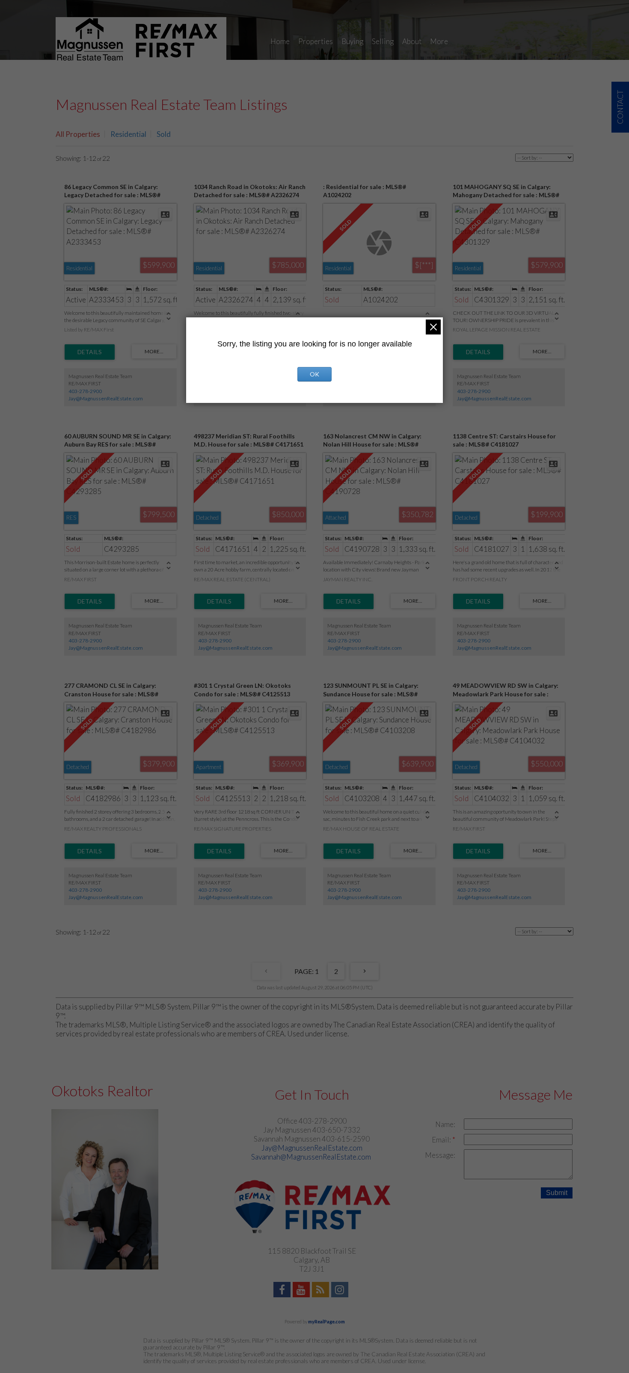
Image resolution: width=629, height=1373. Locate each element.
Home (280, 41)
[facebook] (283, 1290)
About (411, 41)
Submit (556, 1192)
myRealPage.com (326, 1321)
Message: (440, 1155)
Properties (315, 41)
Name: (445, 1124)
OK (314, 374)
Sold (164, 134)
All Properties (78, 134)
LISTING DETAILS (90, 352)
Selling (383, 41)
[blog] (321, 1290)
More (439, 41)
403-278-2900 (85, 391)
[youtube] (302, 1290)
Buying (352, 41)
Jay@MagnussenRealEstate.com (105, 398)
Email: (442, 1139)
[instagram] (340, 1290)
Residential (128, 134)
